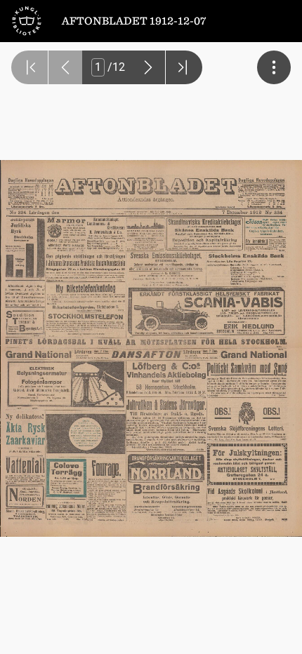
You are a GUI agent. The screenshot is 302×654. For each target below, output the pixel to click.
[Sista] (184, 67)
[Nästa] (148, 67)
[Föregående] (65, 67)
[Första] (29, 67)
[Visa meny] (274, 67)
